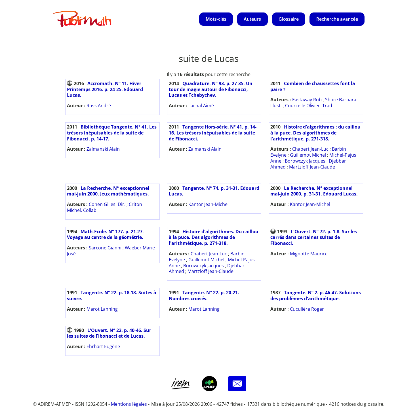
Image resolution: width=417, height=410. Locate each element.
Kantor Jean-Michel (208, 204)
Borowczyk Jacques (305, 161)
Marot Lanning (102, 309)
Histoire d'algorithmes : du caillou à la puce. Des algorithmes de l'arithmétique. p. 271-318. (315, 133)
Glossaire (289, 19)
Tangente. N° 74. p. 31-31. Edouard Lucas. (214, 191)
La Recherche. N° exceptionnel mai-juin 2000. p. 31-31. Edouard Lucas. (314, 191)
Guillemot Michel (308, 155)
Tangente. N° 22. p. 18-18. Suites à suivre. (111, 295)
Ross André (99, 105)
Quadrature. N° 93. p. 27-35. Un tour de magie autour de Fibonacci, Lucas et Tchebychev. (210, 89)
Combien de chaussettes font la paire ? (312, 86)
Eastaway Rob (307, 99)
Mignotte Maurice (309, 254)
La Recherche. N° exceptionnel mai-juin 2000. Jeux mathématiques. (108, 191)
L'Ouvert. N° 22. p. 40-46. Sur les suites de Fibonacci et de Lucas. (109, 333)
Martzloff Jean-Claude (312, 167)
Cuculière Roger (307, 309)
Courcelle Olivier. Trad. (309, 105)
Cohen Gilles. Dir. (107, 204)
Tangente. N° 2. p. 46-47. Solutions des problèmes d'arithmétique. (315, 295)
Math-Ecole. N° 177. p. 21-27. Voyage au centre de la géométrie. (105, 234)
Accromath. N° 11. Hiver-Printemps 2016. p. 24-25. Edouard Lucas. (105, 89)
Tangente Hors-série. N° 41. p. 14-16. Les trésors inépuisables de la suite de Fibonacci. (212, 133)
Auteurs (252, 19)
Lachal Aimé (201, 105)
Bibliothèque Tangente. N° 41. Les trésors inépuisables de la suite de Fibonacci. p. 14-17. (112, 133)
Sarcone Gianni (105, 248)
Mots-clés (216, 19)
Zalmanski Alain (103, 149)
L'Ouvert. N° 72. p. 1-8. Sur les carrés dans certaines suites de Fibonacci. (313, 237)
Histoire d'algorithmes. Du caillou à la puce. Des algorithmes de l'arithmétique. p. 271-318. (213, 237)
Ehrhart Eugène (103, 346)
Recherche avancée (337, 19)
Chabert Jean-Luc (310, 149)
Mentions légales (129, 404)
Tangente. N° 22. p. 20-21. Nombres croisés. (204, 295)
